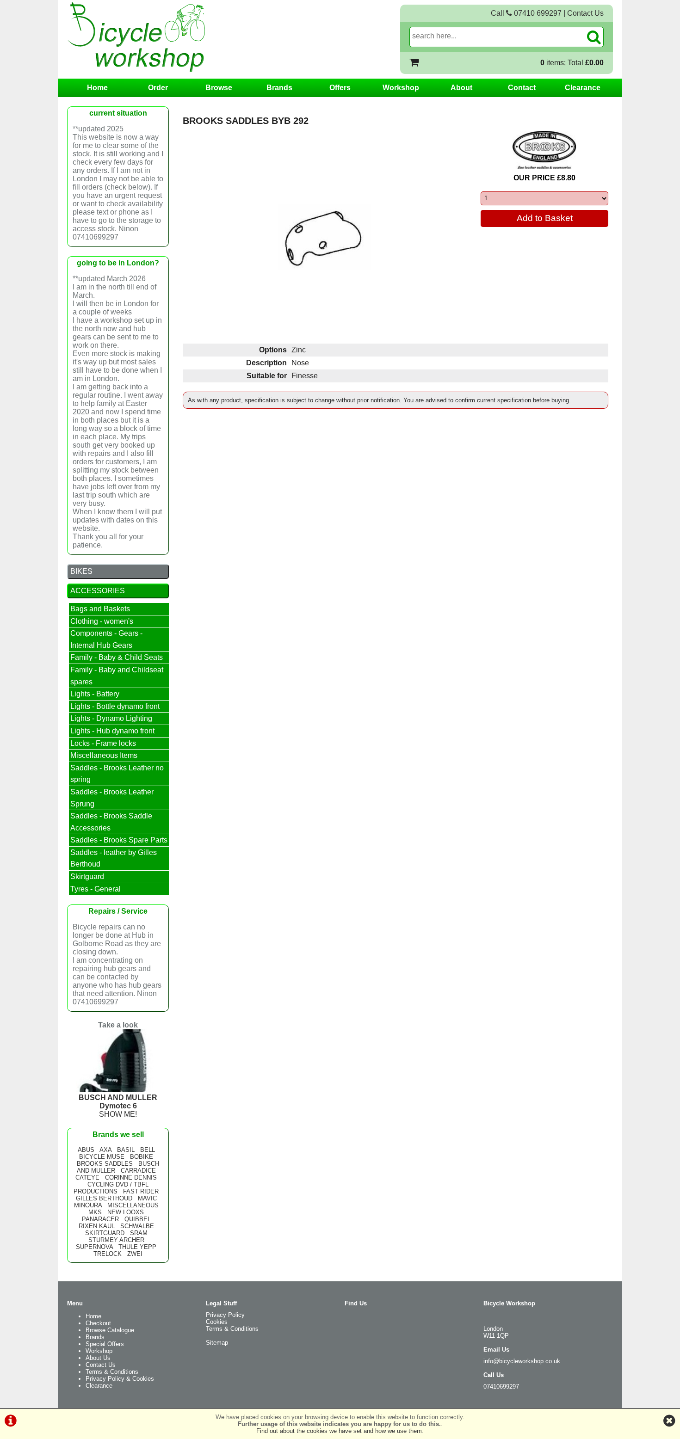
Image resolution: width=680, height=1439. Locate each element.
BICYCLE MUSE (101, 1156)
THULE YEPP (137, 1246)
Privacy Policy (225, 1314)
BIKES (81, 571)
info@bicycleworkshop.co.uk (521, 1361)
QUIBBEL (137, 1219)
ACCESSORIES (97, 591)
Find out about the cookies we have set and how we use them (339, 1430)
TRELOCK (107, 1253)
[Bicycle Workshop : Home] (173, 37)
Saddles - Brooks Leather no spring (117, 774)
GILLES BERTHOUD (104, 1198)
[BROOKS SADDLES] (544, 150)
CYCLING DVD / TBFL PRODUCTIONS (111, 1188)
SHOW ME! (118, 1106)
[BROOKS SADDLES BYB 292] (324, 237)
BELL (147, 1149)
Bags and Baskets (100, 609)
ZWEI (134, 1253)
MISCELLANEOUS (133, 1205)
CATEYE (87, 1177)
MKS (95, 1212)
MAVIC (147, 1198)
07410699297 (501, 1386)
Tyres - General (95, 889)
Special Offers (105, 1344)
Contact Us (585, 13)
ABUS (86, 1149)
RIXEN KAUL (97, 1226)
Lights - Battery (94, 694)
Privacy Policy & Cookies (120, 1378)
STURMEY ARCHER (116, 1239)
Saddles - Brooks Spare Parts (118, 840)
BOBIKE (141, 1156)
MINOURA (88, 1205)
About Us (98, 1357)
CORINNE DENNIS (131, 1177)
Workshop (401, 88)
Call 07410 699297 (526, 13)
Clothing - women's (101, 621)
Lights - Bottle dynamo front (115, 706)
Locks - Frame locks (103, 743)
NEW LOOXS (125, 1212)
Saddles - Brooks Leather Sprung (112, 798)
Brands (279, 88)
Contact (522, 88)
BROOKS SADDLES (105, 1163)
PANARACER (100, 1219)
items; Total (572, 63)
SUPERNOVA (94, 1246)
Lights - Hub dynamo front (112, 731)
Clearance (582, 88)
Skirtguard (87, 876)
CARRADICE (138, 1170)
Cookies (217, 1321)
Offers (340, 88)
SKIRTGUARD (104, 1233)
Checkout (98, 1323)
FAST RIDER (141, 1191)
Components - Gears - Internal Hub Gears (106, 639)
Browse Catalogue (110, 1330)
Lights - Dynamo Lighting (111, 718)
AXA (105, 1149)
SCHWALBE (137, 1226)
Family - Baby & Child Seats (116, 657)
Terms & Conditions (112, 1371)
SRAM (139, 1233)
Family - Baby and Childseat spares (116, 676)
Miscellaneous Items (103, 755)
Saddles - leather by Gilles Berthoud (113, 858)
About (461, 88)
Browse (218, 88)
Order (158, 88)
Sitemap (217, 1342)
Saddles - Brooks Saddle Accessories (111, 822)
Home (97, 88)
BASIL (126, 1149)
